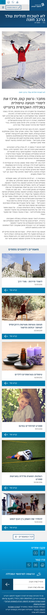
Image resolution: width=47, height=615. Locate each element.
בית (44, 22)
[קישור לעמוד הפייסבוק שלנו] (42, 553)
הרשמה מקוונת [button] (12, 7)
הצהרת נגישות (39, 604)
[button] (3, 2)
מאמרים (37, 22)
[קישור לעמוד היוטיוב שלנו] (35, 553)
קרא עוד (13, 290)
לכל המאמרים (26, 536)
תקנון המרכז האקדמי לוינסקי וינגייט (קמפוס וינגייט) (25, 601)
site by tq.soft (7, 599)
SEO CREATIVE (26, 599)
